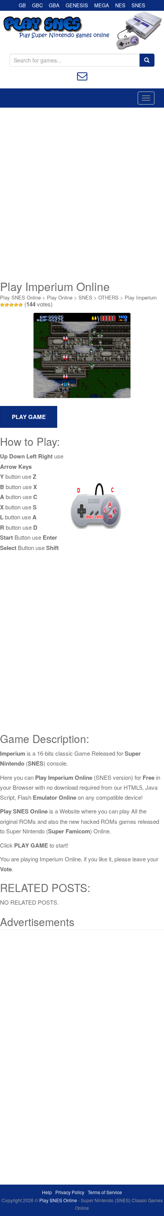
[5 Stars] (20, 305)
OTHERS (108, 297)
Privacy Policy (69, 1192)
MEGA (101, 5)
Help (47, 1192)
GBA (54, 5)
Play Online (59, 297)
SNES (138, 5)
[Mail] (82, 75)
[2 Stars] (7, 305)
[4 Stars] (16, 305)
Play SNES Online (20, 297)
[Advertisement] (82, 193)
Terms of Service (105, 1192)
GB (22, 5)
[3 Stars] (11, 305)
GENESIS (77, 5)
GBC (37, 5)
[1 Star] (2, 305)
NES (120, 5)
